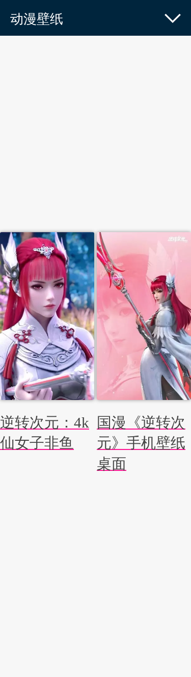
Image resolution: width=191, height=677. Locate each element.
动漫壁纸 (36, 19)
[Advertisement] (95, 136)
